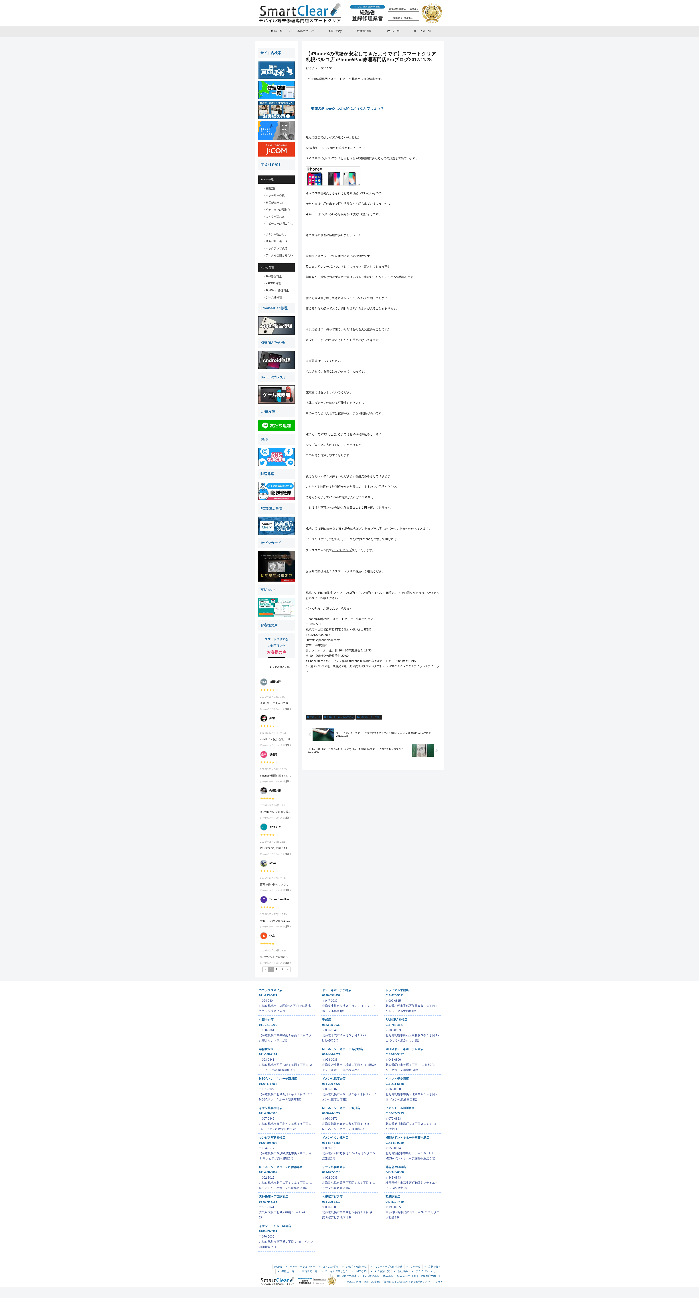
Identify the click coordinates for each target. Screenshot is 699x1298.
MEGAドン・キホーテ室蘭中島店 (407, 1137)
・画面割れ (270, 188)
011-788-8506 (268, 1113)
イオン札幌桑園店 (397, 1078)
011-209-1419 (331, 1201)
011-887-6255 (331, 1142)
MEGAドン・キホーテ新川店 (278, 1078)
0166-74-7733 (395, 1113)
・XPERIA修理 (272, 283)
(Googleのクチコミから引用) (273, 709)
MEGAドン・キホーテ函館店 (404, 1049)
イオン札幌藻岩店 (333, 1078)
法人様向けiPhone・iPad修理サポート (419, 1275)
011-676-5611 (395, 995)
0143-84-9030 (395, 1142)
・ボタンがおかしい (275, 234)
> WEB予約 (359, 1271)
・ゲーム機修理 (272, 297)
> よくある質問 (328, 1266)
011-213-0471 (268, 995)
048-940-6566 (395, 1172)
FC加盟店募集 (371, 1275)
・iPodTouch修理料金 (276, 290)
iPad (361, 592)
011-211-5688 (395, 1083)
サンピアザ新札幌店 (272, 1137)
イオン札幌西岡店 (333, 1167)
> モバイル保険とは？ (334, 1271)
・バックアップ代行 (275, 248)
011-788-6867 (268, 1172)
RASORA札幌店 (396, 1019)
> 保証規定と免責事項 (345, 1275)
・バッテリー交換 (274, 195)
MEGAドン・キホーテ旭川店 (341, 1108)
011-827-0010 (331, 1172)
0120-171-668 (268, 1083)
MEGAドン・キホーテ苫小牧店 (342, 1049)
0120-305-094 (268, 1142)
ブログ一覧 (315, 717)
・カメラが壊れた (274, 216)
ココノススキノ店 (270, 990)
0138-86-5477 (395, 1054)
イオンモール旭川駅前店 (275, 1226)
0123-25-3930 (331, 1024)
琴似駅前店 (266, 1049)
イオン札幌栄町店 (270, 1108)
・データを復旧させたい (278, 255)
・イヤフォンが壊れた (276, 209)
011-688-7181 (268, 1054)
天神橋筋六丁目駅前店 (273, 1196)
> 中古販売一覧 (307, 1271)
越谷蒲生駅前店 (396, 1167)
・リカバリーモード (275, 241)
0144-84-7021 (331, 1054)
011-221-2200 (268, 1024)
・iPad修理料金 (272, 276)
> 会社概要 (401, 1271)
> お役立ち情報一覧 (354, 1266)
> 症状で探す (432, 1266)
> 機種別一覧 (285, 1271)
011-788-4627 (395, 1024)
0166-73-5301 (268, 1231)
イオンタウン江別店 (335, 1137)
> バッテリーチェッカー (300, 1266)
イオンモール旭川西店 (400, 1108)
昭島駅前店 (393, 1196)
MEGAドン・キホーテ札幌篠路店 (281, 1167)
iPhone (311, 79)
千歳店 (326, 1019)
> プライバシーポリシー (426, 1271)
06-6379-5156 (268, 1201)
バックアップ (342, 550)
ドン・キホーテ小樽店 (336, 990)
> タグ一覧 (413, 1266)
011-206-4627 (331, 1083)
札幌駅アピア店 (332, 1196)
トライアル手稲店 (397, 990)
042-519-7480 (395, 1201)
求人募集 (388, 1275)
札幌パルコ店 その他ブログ (340, 717)
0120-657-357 (331, 995)
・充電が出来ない (274, 202)
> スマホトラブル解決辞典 (386, 1266)
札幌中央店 (266, 1019)
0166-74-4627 (331, 1113)
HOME (278, 1266)
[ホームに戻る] (349, 13)
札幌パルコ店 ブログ (370, 717)
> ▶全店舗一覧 (380, 1271)
